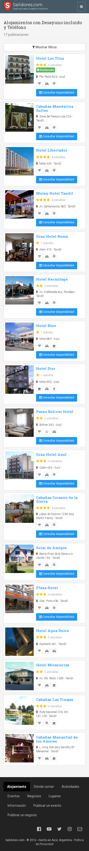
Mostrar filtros (46, 47)
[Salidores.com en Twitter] (59, 828)
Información (17, 805)
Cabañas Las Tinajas (54, 699)
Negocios (34, 796)
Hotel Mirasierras (52, 665)
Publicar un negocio (22, 815)
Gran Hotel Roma (52, 236)
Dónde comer (44, 786)
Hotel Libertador (51, 150)
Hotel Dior (45, 368)
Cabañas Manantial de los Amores (57, 739)
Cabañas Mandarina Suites (54, 108)
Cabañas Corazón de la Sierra (57, 499)
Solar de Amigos (51, 547)
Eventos (14, 796)
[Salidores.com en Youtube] (49, 828)
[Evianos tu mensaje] (79, 828)
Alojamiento (16, 786)
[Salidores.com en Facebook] (38, 828)
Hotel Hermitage (52, 279)
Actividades (70, 786)
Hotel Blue (46, 325)
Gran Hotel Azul (51, 454)
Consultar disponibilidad (58, 92)
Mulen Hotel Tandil (54, 193)
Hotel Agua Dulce (52, 630)
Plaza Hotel (47, 587)
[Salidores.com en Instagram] (69, 828)
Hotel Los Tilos (50, 58)
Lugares (55, 796)
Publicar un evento (47, 805)
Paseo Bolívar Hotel (54, 411)
